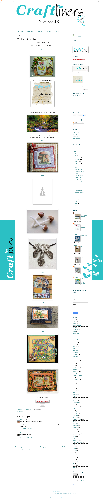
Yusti (75, 256)
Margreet (22, 432)
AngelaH (74, 323)
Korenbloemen (84, 235)
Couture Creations (76, 358)
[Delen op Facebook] (39, 409)
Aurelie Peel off (76, 333)
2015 (75, 153)
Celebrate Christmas (79, 171)
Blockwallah (75, 342)
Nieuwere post (19, 447)
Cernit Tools (75, 350)
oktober (77, 161)
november (77, 159)
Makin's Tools (76, 413)
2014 (75, 155)
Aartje (75, 234)
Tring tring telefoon (79, 181)
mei (76, 201)
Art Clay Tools (76, 329)
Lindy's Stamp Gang (77, 408)
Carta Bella (75, 346)
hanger (74, 459)
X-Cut (74, 452)
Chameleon (75, 352)
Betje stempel (76, 339)
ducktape (75, 457)
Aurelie (74, 331)
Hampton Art (75, 394)
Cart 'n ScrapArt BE (77, 134)
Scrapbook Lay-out (77, 433)
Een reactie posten (23, 440)
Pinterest (56, 31)
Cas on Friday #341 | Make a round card (84, 226)
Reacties (76, 125)
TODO (74, 438)
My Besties (75, 417)
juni (76, 199)
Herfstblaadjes (78, 188)
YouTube (39, 31)
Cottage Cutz (75, 356)
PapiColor (75, 423)
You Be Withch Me (79, 183)
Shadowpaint (75, 434)
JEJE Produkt (76, 402)
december (77, 157)
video (74, 467)
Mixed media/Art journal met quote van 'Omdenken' (83, 281)
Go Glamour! (78, 179)
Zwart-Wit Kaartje (79, 175)
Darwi (74, 365)
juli (76, 197)
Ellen (75, 213)
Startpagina (20, 31)
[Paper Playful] (80, 480)
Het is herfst (77, 186)
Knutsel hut (75, 136)
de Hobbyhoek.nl (76, 132)
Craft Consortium (76, 360)
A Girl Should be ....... (80, 169)
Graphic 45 (75, 390)
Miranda (42, 175)
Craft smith (75, 362)
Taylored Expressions (77, 442)
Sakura (74, 429)
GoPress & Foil (76, 387)
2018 (75, 147)
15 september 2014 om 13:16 (26, 437)
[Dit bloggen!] (36, 409)
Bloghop (74, 344)
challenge (22, 411)
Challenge (30, 31)
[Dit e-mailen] (35, 409)
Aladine (74, 321)
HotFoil (74, 398)
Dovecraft (75, 369)
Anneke (76, 277)
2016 (75, 151)
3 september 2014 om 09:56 (26, 428)
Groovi (74, 392)
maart (76, 205)
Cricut (74, 363)
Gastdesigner (75, 385)
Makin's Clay (78, 177)
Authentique (75, 335)
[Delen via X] (38, 409)
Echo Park (75, 373)
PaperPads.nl (75, 140)
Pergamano (75, 425)
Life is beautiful (84, 267)
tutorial (74, 465)
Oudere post (66, 447)
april (76, 203)
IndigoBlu (75, 400)
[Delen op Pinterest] (40, 409)
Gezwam (77, 173)
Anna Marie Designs (77, 325)
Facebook (48, 31)
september (77, 163)
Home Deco (75, 396)
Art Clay (74, 327)
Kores (74, 404)
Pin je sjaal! (77, 165)
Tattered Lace (76, 440)
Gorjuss (74, 388)
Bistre (74, 340)
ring (73, 463)
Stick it (74, 436)
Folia (74, 383)
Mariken (76, 223)
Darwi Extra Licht (76, 367)
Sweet (76, 167)
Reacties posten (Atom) (27, 449)
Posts (75, 122)
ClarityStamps (76, 354)
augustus (77, 194)
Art (81, 246)
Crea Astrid (22, 419)
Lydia (75, 245)
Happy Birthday (78, 190)
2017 (75, 149)
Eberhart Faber (76, 371)
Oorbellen (75, 421)
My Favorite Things (77, 419)
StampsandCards (76, 138)
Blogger (60, 497)
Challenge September (79, 192)
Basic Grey (75, 337)
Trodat (74, 444)
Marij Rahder (75, 415)
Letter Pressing (76, 406)
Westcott (75, 450)
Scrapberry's (75, 431)
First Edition (75, 381)
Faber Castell (75, 379)
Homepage (43, 447)
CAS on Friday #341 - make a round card (84, 215)
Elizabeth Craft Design (77, 375)
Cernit (74, 348)
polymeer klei (75, 461)
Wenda (75, 266)
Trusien (74, 446)
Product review (76, 427)
